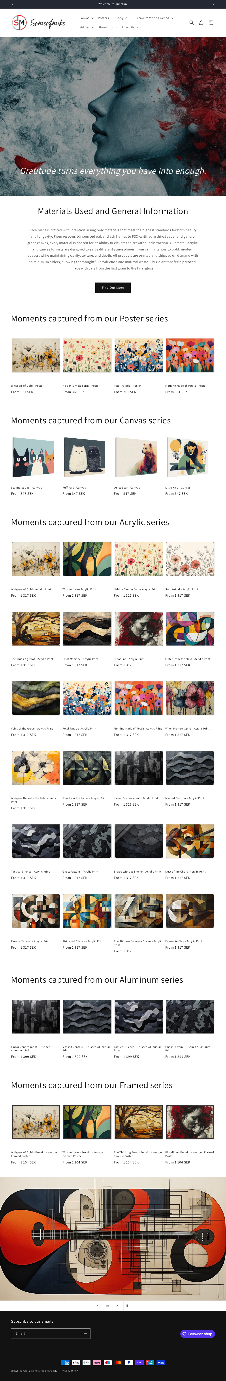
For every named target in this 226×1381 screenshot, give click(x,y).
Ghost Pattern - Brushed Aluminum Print (187, 1048)
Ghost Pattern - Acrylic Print (80, 871)
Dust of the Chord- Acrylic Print (185, 871)
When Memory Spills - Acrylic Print (187, 728)
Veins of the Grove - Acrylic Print (32, 728)
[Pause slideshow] (128, 1305)
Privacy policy (70, 1370)
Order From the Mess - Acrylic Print (187, 659)
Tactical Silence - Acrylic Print (30, 871)
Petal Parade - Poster (127, 386)
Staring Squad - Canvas (26, 487)
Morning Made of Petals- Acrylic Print (138, 728)
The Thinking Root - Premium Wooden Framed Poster (138, 1154)
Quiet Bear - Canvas (127, 487)
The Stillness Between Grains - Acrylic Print (138, 943)
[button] (86, 18)
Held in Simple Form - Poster (81, 386)
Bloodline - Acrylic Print (129, 659)
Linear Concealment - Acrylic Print (136, 798)
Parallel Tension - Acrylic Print (30, 941)
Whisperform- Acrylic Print (79, 589)
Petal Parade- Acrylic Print (79, 728)
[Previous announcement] (12, 4)
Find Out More (113, 287)
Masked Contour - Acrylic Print (184, 798)
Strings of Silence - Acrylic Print (82, 941)
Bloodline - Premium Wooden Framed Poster (189, 1154)
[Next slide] (117, 1305)
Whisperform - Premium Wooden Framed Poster (83, 1154)
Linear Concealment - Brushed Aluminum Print (30, 1048)
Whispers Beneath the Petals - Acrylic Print (35, 800)
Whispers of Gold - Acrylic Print (31, 589)
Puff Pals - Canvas (74, 487)
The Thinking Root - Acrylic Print (32, 659)
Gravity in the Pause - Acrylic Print (84, 798)
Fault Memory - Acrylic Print (80, 659)
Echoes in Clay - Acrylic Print (183, 941)
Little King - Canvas (177, 487)
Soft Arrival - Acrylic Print (181, 589)
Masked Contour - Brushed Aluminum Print (86, 1048)
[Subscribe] (85, 1333)
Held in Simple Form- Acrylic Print (136, 589)
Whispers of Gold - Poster (27, 386)
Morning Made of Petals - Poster (186, 386)
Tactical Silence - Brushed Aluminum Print (138, 1048)
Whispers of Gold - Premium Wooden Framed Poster (34, 1154)
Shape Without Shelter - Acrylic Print (137, 871)
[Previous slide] (98, 1305)
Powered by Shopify (45, 1370)
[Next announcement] (213, 4)
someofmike (27, 1370)
